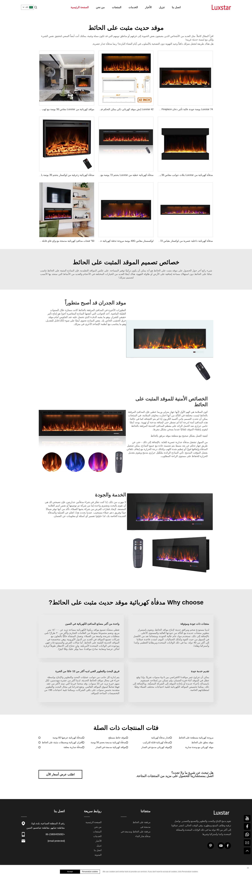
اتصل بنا (176, 7)
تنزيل (162, 7)
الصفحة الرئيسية (80, 7)
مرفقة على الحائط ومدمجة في (135, 831)
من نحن (100, 7)
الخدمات (133, 7)
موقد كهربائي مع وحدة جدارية (199, 747)
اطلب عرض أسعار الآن (60, 774)
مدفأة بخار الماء (142, 836)
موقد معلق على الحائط (202, 742)
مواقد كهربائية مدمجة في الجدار (111, 747)
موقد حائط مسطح (117, 737)
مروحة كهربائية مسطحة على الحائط (196, 737)
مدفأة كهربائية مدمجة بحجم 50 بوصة (108, 742)
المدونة (98, 855)
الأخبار (148, 7)
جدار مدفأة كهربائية (160, 737)
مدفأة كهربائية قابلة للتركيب (156, 742)
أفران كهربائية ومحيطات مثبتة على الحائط (62, 742)
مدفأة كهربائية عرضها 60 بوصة (67, 737)
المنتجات (116, 7)
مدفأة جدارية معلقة (73, 747)
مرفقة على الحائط (141, 822)
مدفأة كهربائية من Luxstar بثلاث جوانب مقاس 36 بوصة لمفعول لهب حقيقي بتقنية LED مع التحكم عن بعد (158, 175)
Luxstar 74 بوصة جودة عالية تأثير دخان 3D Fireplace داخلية (182, 109)
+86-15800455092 (55, 834)
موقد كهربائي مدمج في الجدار (155, 747)
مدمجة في (145, 827)
